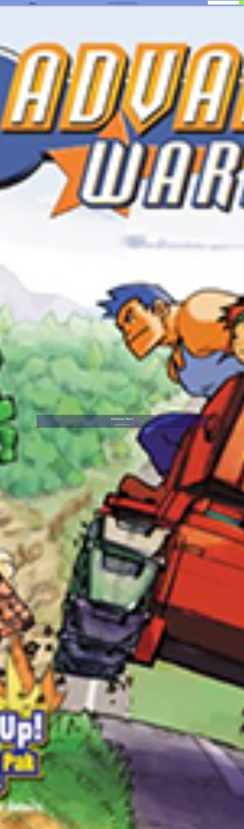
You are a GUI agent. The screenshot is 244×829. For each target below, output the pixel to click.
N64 (120, 3)
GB (113, 3)
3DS (133, 3)
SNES (116, 3)
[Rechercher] (241, 2)
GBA (122, 3)
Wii (130, 3)
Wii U (136, 3)
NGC (125, 3)
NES (111, 3)
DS (128, 3)
